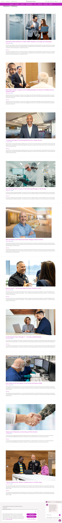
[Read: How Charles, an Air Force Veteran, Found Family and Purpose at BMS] (30, 368)
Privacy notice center (9, 519)
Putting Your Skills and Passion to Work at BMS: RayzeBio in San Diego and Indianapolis (29, 41)
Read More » (8, 49)
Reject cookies (31, 516)
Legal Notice (5, 507)
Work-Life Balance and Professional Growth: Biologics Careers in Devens (24, 239)
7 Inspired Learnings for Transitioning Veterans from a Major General (24, 140)
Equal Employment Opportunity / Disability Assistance (12, 506)
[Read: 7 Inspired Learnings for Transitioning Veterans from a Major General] (30, 125)
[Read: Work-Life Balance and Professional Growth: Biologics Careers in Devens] (29, 222)
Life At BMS (7, 433)
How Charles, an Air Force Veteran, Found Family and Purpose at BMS (24, 383)
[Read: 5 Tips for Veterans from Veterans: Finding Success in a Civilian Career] (30, 465)
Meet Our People (8, 241)
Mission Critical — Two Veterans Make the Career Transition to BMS (23, 288)
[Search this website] (60, 1)
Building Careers (8, 43)
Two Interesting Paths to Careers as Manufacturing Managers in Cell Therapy (26, 189)
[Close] (36, 511)
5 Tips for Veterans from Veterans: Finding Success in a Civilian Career (24, 482)
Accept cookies (31, 514)
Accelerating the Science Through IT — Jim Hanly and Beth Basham (23, 337)
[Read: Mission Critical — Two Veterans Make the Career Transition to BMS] (30, 273)
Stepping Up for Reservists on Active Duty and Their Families (21, 432)
